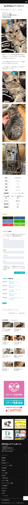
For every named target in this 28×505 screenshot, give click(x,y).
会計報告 (3, 475)
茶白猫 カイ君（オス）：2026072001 (14, 282)
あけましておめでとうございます (11, 309)
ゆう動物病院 (4, 485)
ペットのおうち (5, 495)
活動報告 (3, 470)
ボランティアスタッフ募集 (7, 483)
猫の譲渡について (5, 462)
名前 (5, 250)
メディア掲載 (4, 473)
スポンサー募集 (5, 480)
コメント (6, 239)
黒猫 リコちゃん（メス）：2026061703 (15, 286)
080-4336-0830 (9, 451)
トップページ (4, 455)
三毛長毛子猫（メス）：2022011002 (16, 313)
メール (5, 255)
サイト (4, 261)
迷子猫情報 (4, 467)
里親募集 (3, 457)
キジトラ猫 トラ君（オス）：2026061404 (15, 290)
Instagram (4, 490)
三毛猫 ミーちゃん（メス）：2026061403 (15, 294)
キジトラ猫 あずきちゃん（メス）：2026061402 (17, 298)
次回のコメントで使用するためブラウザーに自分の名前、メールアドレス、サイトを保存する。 (14, 268)
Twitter (3, 493)
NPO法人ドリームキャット (11, 502)
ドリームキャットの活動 (7, 465)
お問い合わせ (4, 488)
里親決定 (5, 278)
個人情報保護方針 (6, 500)
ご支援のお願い (5, 478)
